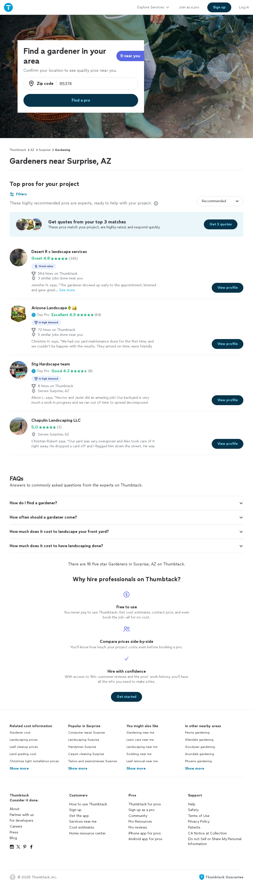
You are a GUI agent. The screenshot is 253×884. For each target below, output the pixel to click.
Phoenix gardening (198, 761)
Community (137, 816)
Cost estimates (81, 827)
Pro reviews (137, 827)
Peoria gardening (197, 732)
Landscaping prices (24, 739)
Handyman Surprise (82, 747)
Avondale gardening (199, 754)
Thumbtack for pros (144, 804)
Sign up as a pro (141, 810)
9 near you (130, 56)
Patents (194, 827)
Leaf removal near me (142, 761)
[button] (40, 315)
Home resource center (87, 833)
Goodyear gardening (200, 747)
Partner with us (22, 815)
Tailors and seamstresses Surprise (92, 761)
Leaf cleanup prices (24, 747)
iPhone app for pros (144, 833)
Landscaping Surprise (83, 739)
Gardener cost (20, 732)
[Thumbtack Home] (8, 7)
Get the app (79, 816)
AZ (32, 150)
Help (191, 804)
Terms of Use (199, 816)
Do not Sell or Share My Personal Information (214, 841)
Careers (16, 826)
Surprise (44, 150)
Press (14, 832)
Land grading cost (23, 754)
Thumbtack (18, 150)
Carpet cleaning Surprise (86, 754)
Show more (19, 768)
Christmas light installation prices (34, 761)
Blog (13, 838)
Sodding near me (138, 754)
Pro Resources (140, 821)
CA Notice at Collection (207, 833)
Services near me (83, 821)
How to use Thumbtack (88, 804)
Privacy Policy (199, 821)
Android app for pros (145, 839)
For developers (21, 820)
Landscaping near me (141, 747)
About (15, 809)
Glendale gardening (199, 739)
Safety (193, 810)
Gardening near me (140, 732)
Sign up (75, 810)
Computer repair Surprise (86, 732)
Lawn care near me (140, 739)
